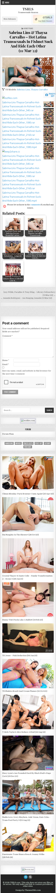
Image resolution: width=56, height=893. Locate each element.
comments (35, 205)
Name (5, 360)
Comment (7, 336)
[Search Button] (30, 877)
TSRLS (28, 9)
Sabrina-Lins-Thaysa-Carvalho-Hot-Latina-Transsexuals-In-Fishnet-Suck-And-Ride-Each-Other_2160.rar (21, 130)
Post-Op (38, 443)
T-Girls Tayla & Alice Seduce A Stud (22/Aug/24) (24, 732)
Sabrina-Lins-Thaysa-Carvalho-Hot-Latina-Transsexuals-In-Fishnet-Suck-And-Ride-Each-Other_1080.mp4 (21, 143)
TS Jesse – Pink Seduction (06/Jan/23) (19, 655)
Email (5, 364)
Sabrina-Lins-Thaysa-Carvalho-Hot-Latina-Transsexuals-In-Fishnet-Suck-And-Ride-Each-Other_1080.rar (21, 118)
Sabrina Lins (23, 89)
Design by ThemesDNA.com (28, 890)
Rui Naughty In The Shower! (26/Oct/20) (20, 535)
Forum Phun (8, 434)
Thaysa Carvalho (39, 89)
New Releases (10, 19)
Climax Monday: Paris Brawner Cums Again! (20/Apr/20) (28, 494)
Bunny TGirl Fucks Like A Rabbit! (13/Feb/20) (22, 620)
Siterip (47, 443)
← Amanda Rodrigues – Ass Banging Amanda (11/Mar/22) (26, 298)
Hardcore (9, 443)
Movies (18, 443)
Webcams (27, 446)
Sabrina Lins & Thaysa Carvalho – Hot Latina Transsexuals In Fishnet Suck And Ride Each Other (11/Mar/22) (28, 41)
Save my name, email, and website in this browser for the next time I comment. (26, 372)
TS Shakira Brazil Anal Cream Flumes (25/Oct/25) (24, 691)
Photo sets (28, 443)
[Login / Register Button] (26, 877)
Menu (7, 2)
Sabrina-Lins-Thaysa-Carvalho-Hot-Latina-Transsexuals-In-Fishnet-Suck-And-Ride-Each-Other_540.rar (21, 106)
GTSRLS (47, 17)
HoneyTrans (28, 28)
